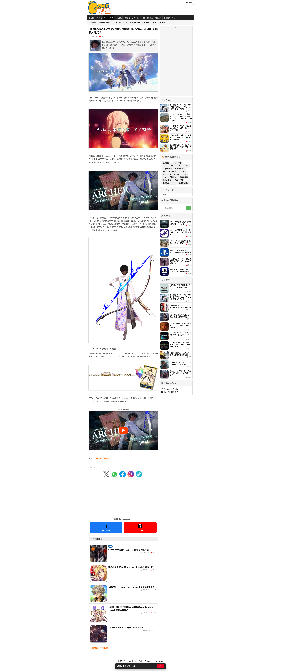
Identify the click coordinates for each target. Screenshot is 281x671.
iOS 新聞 (99, 18)
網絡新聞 (158, 18)
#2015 (98, 458)
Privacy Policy (137, 661)
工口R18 (183, 171)
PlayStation (167, 169)
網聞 (110, 546)
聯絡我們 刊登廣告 (170, 392)
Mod (184, 174)
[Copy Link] (139, 474)
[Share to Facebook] (122, 474)
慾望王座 (173, 177)
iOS (164, 171)
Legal (129, 661)
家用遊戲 (150, 18)
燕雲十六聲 (179, 180)
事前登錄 (118, 18)
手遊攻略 (126, 18)
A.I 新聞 (175, 18)
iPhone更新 (177, 163)
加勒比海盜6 (183, 183)
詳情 (133, 666)
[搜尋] (188, 208)
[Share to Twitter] (106, 474)
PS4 (164, 177)
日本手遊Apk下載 (138, 18)
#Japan (106, 458)
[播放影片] (123, 430)
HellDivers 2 (179, 169)
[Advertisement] (123, 498)
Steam (165, 166)
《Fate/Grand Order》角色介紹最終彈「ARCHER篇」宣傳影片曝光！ (138, 23)
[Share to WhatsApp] (114, 474)
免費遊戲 (166, 163)
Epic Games (175, 174)
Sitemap (159, 661)
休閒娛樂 (166, 18)
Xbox (173, 166)
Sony (165, 174)
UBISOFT (173, 171)
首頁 (92, 18)
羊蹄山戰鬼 (167, 180)
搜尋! (190, 3)
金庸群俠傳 (184, 177)
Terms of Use (150, 661)
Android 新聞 (108, 18)
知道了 (160, 666)
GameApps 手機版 (170, 389)
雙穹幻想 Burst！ (169, 183)
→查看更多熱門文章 (99, 648)
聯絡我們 (121, 661)
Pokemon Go (184, 166)
